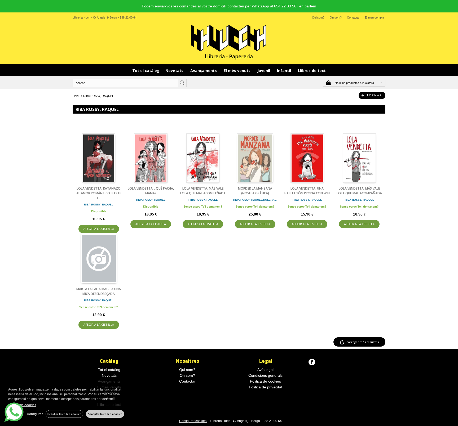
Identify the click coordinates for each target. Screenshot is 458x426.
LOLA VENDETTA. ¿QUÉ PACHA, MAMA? (151, 190)
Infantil (284, 70)
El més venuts (238, 70)
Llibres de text (312, 70)
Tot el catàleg (146, 70)
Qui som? (318, 17)
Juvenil (264, 70)
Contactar (353, 17)
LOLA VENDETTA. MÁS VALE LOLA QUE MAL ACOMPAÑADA (203, 190)
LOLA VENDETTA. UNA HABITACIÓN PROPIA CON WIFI (307, 190)
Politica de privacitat (265, 387)
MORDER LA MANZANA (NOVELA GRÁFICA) (255, 190)
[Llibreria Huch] (229, 41)
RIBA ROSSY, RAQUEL (98, 204)
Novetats (174, 70)
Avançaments (204, 70)
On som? (336, 17)
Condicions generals (265, 375)
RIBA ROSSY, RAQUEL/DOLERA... (255, 199)
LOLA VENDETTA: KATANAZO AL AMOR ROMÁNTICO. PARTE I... (98, 193)
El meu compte (374, 17)
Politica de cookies (265, 381)
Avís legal (265, 369)
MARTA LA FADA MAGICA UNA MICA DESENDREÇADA (98, 291)
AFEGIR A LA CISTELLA (98, 229)
